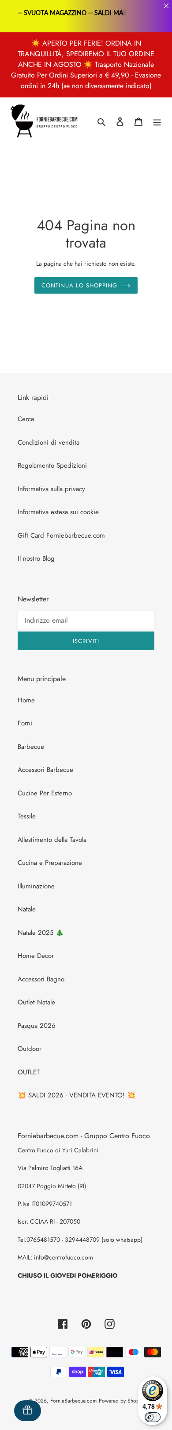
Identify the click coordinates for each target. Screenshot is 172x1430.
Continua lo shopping (79, 285)
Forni (25, 723)
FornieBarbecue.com (73, 1401)
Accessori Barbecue (45, 770)
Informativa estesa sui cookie (58, 512)
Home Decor (36, 956)
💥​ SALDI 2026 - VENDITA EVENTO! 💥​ (76, 1095)
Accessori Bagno (41, 979)
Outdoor (29, 1049)
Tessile (27, 816)
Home (26, 700)
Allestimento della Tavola (52, 840)
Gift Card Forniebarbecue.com (61, 535)
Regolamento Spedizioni (52, 465)
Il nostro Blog (36, 558)
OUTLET (29, 1072)
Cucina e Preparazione (50, 863)
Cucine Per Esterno (45, 793)
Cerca (26, 419)
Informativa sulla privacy (51, 489)
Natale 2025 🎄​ (41, 933)
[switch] (153, 1417)
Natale (27, 909)
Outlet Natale (36, 1002)
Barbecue (31, 747)
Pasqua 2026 (37, 1026)
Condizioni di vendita (48, 442)
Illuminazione (36, 886)
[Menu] (157, 121)
